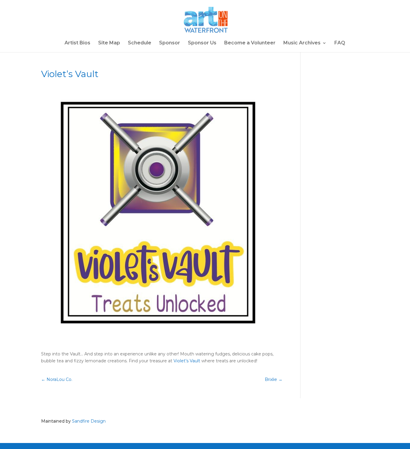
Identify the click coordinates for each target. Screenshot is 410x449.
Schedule (139, 43)
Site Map (109, 43)
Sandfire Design (89, 421)
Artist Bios (77, 43)
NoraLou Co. (56, 379)
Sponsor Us (202, 43)
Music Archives (302, 43)
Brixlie (273, 379)
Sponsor (169, 43)
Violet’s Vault (186, 361)
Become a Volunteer (250, 43)
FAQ (339, 43)
